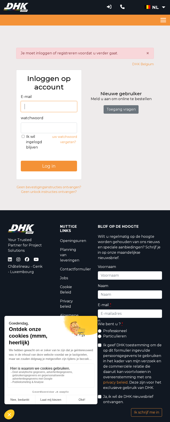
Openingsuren (73, 241)
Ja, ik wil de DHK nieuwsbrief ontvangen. (128, 399)
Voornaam (107, 267)
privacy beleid (115, 382)
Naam (103, 286)
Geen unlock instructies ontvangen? (49, 192)
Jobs (64, 278)
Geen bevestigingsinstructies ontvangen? (49, 187)
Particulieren (114, 336)
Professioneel (115, 331)
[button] (154, 7)
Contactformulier (75, 269)
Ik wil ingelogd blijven (34, 142)
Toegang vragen (121, 109)
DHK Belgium (143, 64)
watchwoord (32, 118)
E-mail (26, 97)
